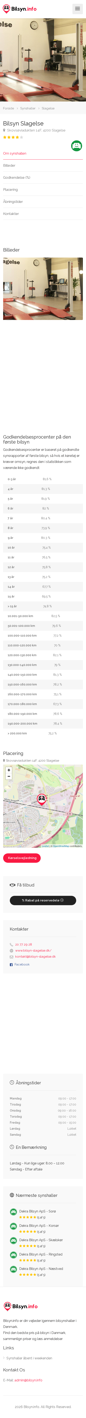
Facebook (22, 964)
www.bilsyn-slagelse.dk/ (33, 950)
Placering (10, 189)
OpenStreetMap (61, 846)
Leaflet (45, 846)
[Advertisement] (43, 374)
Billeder (9, 165)
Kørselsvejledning (22, 858)
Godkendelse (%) (16, 177)
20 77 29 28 (23, 944)
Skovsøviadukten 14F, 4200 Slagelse (36, 130)
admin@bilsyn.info (28, 1380)
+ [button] (9, 770)
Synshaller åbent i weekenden (29, 1358)
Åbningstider (13, 202)
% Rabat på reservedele (41, 900)
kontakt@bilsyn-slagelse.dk (35, 956)
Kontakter (11, 214)
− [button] (9, 776)
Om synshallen (14, 153)
